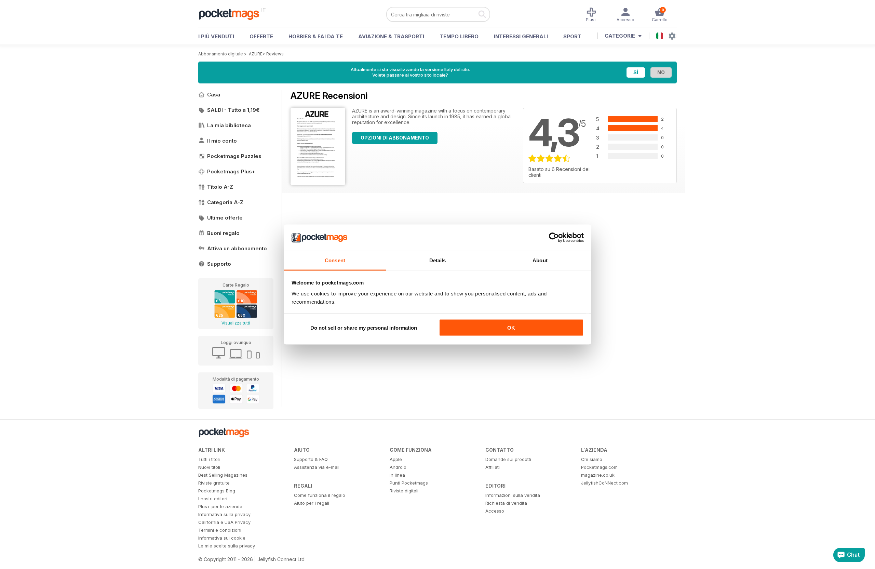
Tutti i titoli (209, 459)
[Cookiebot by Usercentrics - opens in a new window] (554, 238)
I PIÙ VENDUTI (216, 36)
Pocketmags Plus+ (231, 171)
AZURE (255, 53)
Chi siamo (591, 459)
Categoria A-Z (225, 202)
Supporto (219, 264)
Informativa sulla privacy (224, 514)
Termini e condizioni (219, 530)
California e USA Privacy (224, 522)
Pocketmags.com (599, 467)
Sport (572, 36)
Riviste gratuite (214, 483)
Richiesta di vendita (506, 503)
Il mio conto (222, 140)
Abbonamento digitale (220, 53)
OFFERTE (261, 36)
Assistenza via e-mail (316, 467)
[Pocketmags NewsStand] (232, 14)
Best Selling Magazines (222, 475)
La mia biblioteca (229, 125)
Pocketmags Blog (216, 490)
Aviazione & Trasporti (391, 36)
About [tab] (540, 260)
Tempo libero (459, 36)
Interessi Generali (521, 36)
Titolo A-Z (220, 187)
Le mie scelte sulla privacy (226, 545)
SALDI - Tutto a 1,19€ (233, 110)
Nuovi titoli (209, 467)
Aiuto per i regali (311, 503)
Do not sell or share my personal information (363, 328)
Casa (213, 94)
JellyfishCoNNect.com (604, 483)
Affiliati (492, 467)
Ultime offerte (225, 217)
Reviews (275, 53)
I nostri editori (212, 498)
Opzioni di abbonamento (395, 138)
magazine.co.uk (598, 475)
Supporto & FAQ (311, 459)
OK (511, 328)
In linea (397, 475)
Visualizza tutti (235, 323)
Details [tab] (437, 260)
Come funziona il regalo (319, 495)
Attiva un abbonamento (237, 248)
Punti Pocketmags (409, 483)
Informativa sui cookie (221, 538)
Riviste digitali (404, 490)
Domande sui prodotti (508, 459)
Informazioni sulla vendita (512, 495)
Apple (396, 459)
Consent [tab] (335, 260)
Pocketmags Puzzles (234, 156)
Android (398, 467)
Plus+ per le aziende (220, 506)
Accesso (494, 511)
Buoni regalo (223, 233)
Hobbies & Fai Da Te (315, 36)
